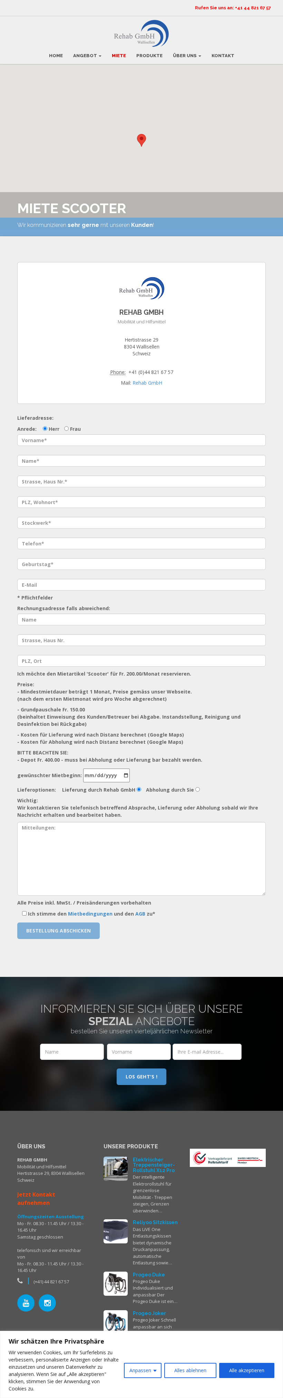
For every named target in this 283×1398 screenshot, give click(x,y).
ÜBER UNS (185, 55)
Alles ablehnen (190, 1370)
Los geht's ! (142, 1076)
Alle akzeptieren (246, 1370)
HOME (56, 55)
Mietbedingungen (90, 913)
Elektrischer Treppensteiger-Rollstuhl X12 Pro (154, 1165)
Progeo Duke (149, 1274)
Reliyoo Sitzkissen (155, 1222)
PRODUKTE (149, 55)
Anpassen (140, 1370)
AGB (140, 913)
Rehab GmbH (147, 382)
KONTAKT (223, 55)
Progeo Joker (149, 1313)
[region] (141, 1364)
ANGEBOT (85, 55)
